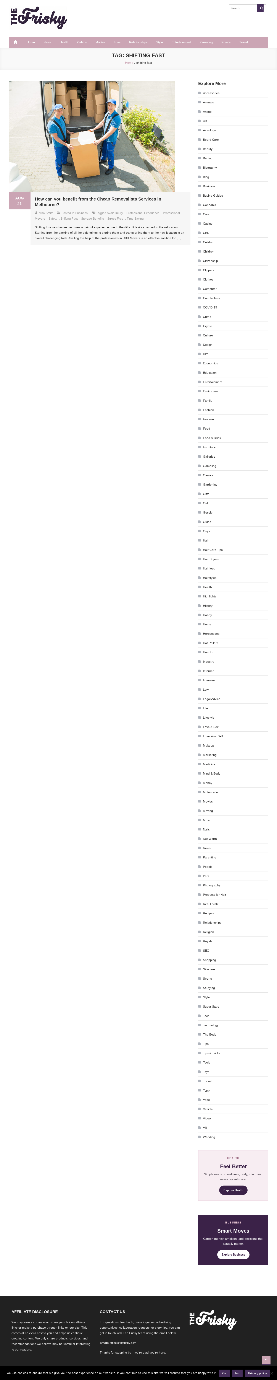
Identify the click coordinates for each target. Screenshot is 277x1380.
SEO (206, 950)
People (208, 866)
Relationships (138, 42)
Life (205, 708)
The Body (209, 1034)
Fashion (208, 410)
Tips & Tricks (211, 1053)
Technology (211, 1025)
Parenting (206, 42)
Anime (207, 111)
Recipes (208, 913)
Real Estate (211, 904)
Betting (208, 158)
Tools (206, 1062)
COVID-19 (210, 307)
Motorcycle (210, 792)
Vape (206, 1099)
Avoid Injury (115, 213)
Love (117, 42)
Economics (210, 363)
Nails (206, 829)
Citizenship (210, 261)
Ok (224, 1373)
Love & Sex (211, 727)
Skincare (209, 969)
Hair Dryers (211, 559)
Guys (206, 531)
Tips (206, 1044)
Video (207, 1118)
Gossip (208, 512)
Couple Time (211, 298)
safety (52, 218)
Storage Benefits (92, 218)
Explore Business (233, 1254)
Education (210, 372)
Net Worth (210, 838)
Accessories (211, 93)
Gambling (209, 466)
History (208, 605)
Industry (208, 661)
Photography (212, 885)
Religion (208, 932)
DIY (205, 354)
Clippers (208, 270)
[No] (271, 1373)
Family (207, 400)
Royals (226, 42)
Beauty (208, 149)
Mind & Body (211, 773)
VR (205, 1127)
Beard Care (211, 139)
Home (31, 42)
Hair (206, 540)
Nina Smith (46, 213)
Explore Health (233, 1190)
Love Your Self (213, 736)
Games (208, 475)
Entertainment (181, 42)
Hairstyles (209, 577)
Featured (209, 419)
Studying (209, 988)
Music (207, 820)
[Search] (260, 8)
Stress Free (115, 218)
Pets (206, 876)
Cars (206, 214)
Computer (210, 288)
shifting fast (69, 218)
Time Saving (135, 218)
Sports (207, 978)
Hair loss (209, 568)
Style (159, 42)
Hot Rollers (210, 643)
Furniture (209, 447)
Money (207, 783)
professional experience (142, 213)
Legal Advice (211, 699)
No (237, 1373)
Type (206, 1090)
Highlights (209, 596)
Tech (206, 1016)
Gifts (206, 494)
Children (208, 251)
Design (208, 344)
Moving (208, 810)
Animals (208, 102)
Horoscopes (211, 633)
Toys (206, 1071)
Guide (207, 522)
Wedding (209, 1137)
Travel (243, 42)
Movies (100, 42)
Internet (208, 671)
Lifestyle (208, 717)
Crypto (207, 326)
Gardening (210, 484)
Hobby (207, 615)
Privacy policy (257, 1373)
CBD (206, 233)
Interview (209, 680)
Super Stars (211, 1006)
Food (206, 428)
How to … (209, 652)
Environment (211, 391)
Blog (206, 177)
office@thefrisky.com (123, 1342)
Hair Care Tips (213, 549)
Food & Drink (212, 438)
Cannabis (209, 205)
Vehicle (208, 1109)
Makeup (208, 745)
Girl (205, 503)
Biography (210, 167)
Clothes (208, 279)
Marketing (210, 755)
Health (64, 42)
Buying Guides (213, 195)
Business (81, 213)
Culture (208, 335)
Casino (208, 223)
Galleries (209, 456)
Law (206, 689)
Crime (207, 316)
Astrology (209, 130)
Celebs (82, 42)
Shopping (209, 960)
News (47, 42)
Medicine (209, 764)
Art (205, 121)
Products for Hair (214, 894)
